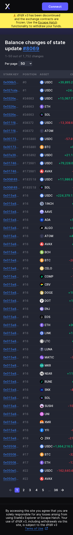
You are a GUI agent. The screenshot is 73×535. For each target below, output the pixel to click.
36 (56, 490)
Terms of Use (34, 528)
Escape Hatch (47, 22)
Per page (11, 63)
